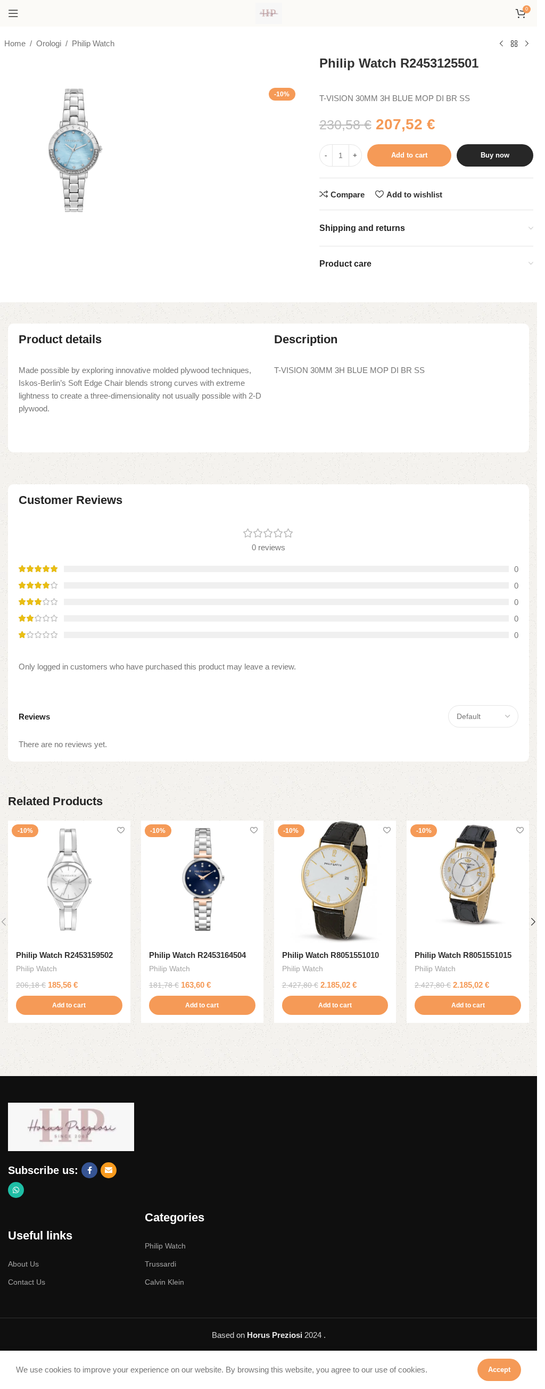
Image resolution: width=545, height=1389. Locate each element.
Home (15, 43)
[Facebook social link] (89, 1170)
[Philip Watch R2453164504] (202, 882)
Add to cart (409, 155)
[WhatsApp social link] (16, 1190)
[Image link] (71, 1126)
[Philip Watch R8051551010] (335, 882)
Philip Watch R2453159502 (64, 955)
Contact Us (26, 1282)
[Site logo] (268, 12)
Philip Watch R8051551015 (463, 955)
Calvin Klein (164, 1282)
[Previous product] (501, 44)
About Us (23, 1264)
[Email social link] (109, 1170)
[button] (69, 1005)
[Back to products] (514, 44)
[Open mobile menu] (13, 13)
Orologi (48, 43)
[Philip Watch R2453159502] (69, 882)
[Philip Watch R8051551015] (468, 882)
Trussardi (160, 1264)
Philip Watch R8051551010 (330, 955)
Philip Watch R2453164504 (197, 955)
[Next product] (527, 44)
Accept (499, 1370)
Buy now (495, 155)
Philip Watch (93, 43)
